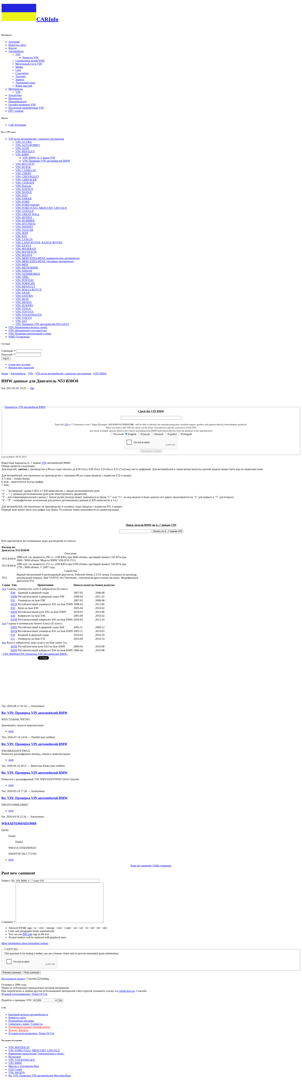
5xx (4, 623)
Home (4, 373)
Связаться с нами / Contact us (25, 1023)
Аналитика (15, 95)
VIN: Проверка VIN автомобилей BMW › (43, 653)
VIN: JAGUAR (24, 229)
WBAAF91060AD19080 (18, 823)
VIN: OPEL (22, 277)
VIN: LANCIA (24, 239)
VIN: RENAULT (25, 286)
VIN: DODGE (23, 192)
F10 (13, 634)
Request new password (21, 367)
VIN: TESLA (23, 308)
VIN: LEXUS (23, 245)
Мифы (19, 66)
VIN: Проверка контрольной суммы (29, 333)
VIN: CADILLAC (25, 170)
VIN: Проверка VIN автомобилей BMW (46, 160)
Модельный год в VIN (28, 63)
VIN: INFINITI (24, 226)
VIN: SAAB (22, 292)
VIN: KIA (21, 236)
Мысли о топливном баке (23, 1066)
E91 (13, 600)
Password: (8, 354)
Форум (12, 48)
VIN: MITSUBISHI (26, 267)
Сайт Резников (17, 124)
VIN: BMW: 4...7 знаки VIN (38, 157)
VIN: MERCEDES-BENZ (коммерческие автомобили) (47, 258)
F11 (13, 638)
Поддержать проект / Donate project (29, 1027)
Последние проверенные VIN (26, 107)
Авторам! (14, 41)
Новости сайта (17, 44)
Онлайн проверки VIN (22, 104)
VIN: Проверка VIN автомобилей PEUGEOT (42, 324)
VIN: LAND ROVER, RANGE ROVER (38, 242)
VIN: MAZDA (23, 255)
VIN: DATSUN (24, 189)
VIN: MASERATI (25, 248)
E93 (13, 615)
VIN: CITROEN (24, 182)
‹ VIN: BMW (8, 653)
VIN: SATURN (24, 295)
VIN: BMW (22, 154)
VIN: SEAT (22, 299)
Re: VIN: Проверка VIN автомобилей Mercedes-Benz (39, 1075)
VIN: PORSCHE (25, 283)
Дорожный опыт (25, 82)
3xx (4, 588)
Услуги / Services (18, 1030)
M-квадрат (14, 1056)
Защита (19, 79)
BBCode (27, 934)
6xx (4, 642)
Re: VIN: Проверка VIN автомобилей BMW (34, 713)
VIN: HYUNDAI (25, 223)
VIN (17, 54)
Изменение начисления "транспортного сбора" (36, 1053)
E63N (14, 646)
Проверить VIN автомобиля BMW (25, 407)
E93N (14, 619)
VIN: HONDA (23, 217)
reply (11, 731)
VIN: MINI (21, 264)
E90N (14, 596)
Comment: (8, 922)
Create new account (19, 364)
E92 (13, 608)
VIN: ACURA (23, 141)
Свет (18, 70)
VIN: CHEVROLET (27, 176)
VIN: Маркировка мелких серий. (28, 327)
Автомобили (16, 51)
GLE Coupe (15, 1069)
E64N (14, 650)
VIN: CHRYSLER (26, 179)
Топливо (20, 76)
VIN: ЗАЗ (21, 321)
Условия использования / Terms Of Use (24, 994)
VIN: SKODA (23, 302)
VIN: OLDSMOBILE (27, 273)
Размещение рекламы (21, 1020)
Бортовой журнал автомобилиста (28, 1014)
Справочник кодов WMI (29, 60)
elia (32, 388)
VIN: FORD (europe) (27, 204)
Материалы (15, 98)
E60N (14, 627)
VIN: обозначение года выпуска (27, 330)
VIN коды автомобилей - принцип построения (36, 138)
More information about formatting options (24, 943)
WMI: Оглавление (19, 336)
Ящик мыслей (23, 85)
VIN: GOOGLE (24, 211)
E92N (14, 611)
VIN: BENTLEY (25, 151)
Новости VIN (30, 57)
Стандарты (21, 73)
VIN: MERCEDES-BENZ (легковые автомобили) (44, 261)
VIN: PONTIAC (24, 280)
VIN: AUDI (22, 148)
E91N (14, 604)
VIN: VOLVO (23, 317)
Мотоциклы (15, 88)
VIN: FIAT (21, 195)
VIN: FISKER (23, 198)
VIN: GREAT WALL (27, 214)
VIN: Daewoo (23, 185)
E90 (13, 592)
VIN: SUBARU (24, 305)
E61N (14, 631)
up (17, 653)
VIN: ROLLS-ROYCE (28, 289)
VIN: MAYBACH (25, 251)
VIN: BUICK (23, 167)
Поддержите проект (13, 978)
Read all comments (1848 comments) (151, 865)
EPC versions (15, 110)
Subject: (6, 880)
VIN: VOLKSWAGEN (28, 314)
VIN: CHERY (23, 173)
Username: (8, 350)
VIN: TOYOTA (24, 311)
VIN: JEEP (21, 233)
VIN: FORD (22, 201)
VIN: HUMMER (25, 220)
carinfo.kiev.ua (126, 990)
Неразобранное (17, 101)
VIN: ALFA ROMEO (27, 145)
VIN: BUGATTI (24, 163)
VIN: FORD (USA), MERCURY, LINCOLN (41, 207)
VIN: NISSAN (23, 270)
